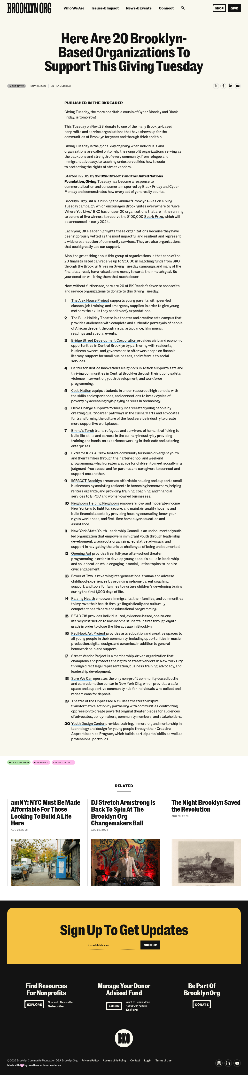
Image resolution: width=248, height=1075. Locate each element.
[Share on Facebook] (223, 86)
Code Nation (81, 390)
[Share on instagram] (219, 1063)
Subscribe (56, 1006)
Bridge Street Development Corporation (104, 340)
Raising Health (83, 598)
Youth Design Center (88, 723)
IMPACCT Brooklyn (86, 480)
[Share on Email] (238, 86)
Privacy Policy (90, 1060)
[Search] (183, 8)
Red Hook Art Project (88, 633)
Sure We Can (81, 678)
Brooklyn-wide (19, 762)
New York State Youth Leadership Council (105, 531)
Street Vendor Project (89, 656)
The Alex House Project (90, 300)
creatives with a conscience (44, 1065)
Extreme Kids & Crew (88, 453)
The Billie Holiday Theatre (92, 318)
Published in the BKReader (93, 102)
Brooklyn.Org (74, 201)
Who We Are (73, 8)
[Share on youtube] (237, 1063)
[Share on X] (216, 86)
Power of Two (82, 576)
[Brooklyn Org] (29, 8)
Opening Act (81, 553)
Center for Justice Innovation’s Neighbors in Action (112, 368)
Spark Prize (153, 216)
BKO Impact (41, 762)
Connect (166, 8)
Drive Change (82, 408)
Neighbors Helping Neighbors (95, 503)
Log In (114, 1006)
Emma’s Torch (82, 430)
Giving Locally (63, 762)
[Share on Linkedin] (230, 86)
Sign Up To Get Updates (124, 929)
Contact (135, 1060)
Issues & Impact (105, 8)
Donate (202, 1004)
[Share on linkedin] (228, 1063)
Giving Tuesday (76, 146)
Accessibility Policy (114, 1060)
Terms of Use (163, 1060)
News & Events (139, 8)
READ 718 (79, 616)
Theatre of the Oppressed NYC (96, 701)
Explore (34, 1004)
